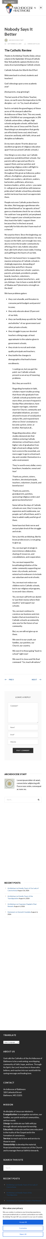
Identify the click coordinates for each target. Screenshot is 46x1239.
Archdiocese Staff (16, 40)
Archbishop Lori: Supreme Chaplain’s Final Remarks (24, 1201)
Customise (23, 1228)
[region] (23, 1222)
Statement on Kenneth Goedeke (19, 912)
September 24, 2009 (14, 43)
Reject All (23, 1234)
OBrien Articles (33, 43)
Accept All (23, 1222)
